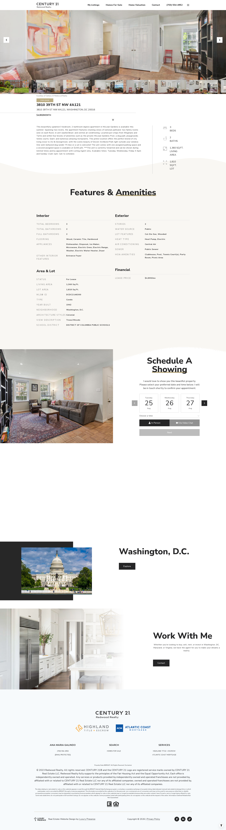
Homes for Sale (114, 5)
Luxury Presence (87, 819)
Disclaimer (128, 765)
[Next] (204, 403)
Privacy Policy (153, 819)
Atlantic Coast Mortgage (164, 755)
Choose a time (146, 416)
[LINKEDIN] (183, 819)
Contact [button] (161, 663)
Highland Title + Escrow (164, 751)
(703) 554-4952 (174, 5)
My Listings (93, 5)
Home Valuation (137, 5)
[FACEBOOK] (176, 819)
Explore (127, 566)
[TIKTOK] (189, 819)
